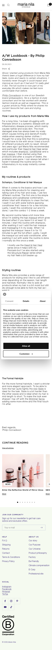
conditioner (36, 152)
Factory (32, 557)
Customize (24, 354)
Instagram (6, 587)
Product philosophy (38, 553)
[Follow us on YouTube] (5, 607)
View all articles (8, 448)
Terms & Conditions (11, 557)
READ (4, 494)
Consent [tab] (9, 301)
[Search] (8, 5)
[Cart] (48, 5)
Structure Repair (20, 253)
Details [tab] (26, 301)
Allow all (26, 346)
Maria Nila (12, 642)
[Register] (42, 527)
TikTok (5, 595)
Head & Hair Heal (32, 149)
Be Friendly (34, 562)
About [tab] (43, 301)
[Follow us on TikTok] (11, 607)
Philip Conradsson (11, 96)
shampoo (23, 152)
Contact (6, 553)
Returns (5, 549)
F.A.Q (4, 541)
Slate (41, 389)
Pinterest (6, 592)
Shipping (6, 545)
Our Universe (34, 549)
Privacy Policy (8, 562)
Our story (33, 541)
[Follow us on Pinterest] (17, 601)
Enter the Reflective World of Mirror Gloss (22, 490)
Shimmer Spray (37, 399)
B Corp (32, 570)
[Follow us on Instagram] (11, 601)
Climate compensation (39, 566)
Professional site (36, 574)
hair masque (8, 154)
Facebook (6, 589)
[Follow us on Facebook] (5, 601)
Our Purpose (34, 545)
